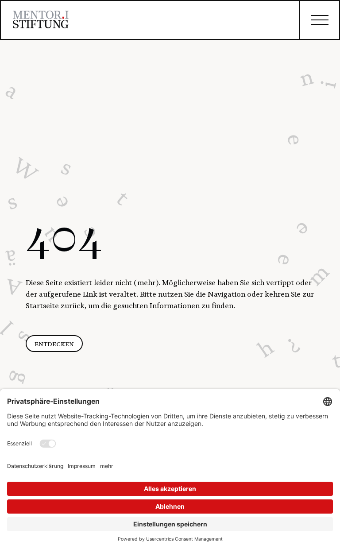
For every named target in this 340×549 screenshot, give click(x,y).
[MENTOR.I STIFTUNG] (41, 21)
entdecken (54, 343)
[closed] (319, 20)
